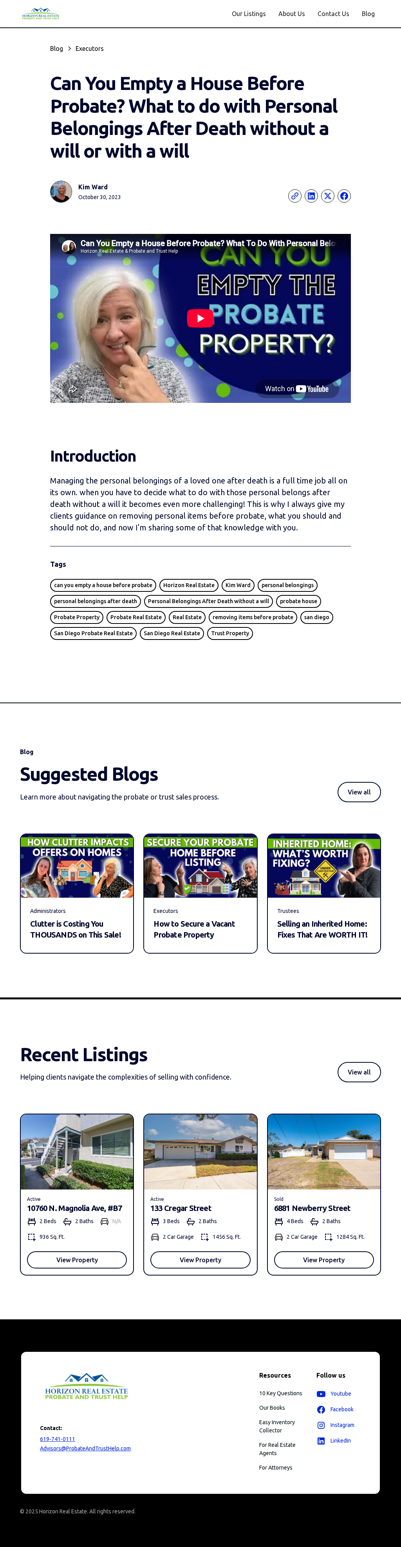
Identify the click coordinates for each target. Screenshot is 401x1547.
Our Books (272, 1408)
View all (359, 792)
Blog (368, 13)
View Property (77, 1259)
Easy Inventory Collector (277, 1426)
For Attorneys (276, 1467)
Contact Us (333, 13)
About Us (291, 13)
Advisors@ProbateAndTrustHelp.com (85, 1448)
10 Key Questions (280, 1393)
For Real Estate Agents (277, 1449)
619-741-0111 (57, 1439)
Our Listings (249, 13)
